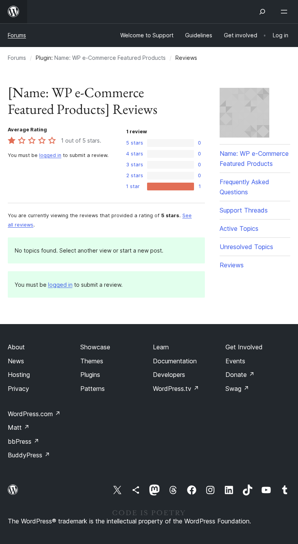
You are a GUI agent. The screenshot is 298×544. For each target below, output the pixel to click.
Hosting (19, 374)
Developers (169, 374)
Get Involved (244, 347)
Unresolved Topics (246, 247)
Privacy (18, 388)
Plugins (90, 374)
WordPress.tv (176, 388)
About (16, 347)
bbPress (23, 441)
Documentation (175, 361)
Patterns (92, 388)
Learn (161, 347)
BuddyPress (29, 455)
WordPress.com (34, 414)
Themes (91, 361)
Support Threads (244, 210)
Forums (17, 35)
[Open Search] (262, 11)
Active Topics (239, 228)
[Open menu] (285, 11)
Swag (237, 388)
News (16, 361)
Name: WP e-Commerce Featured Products (110, 57)
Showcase (95, 347)
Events (235, 361)
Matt (18, 427)
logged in (50, 155)
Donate (240, 374)
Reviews (232, 265)
